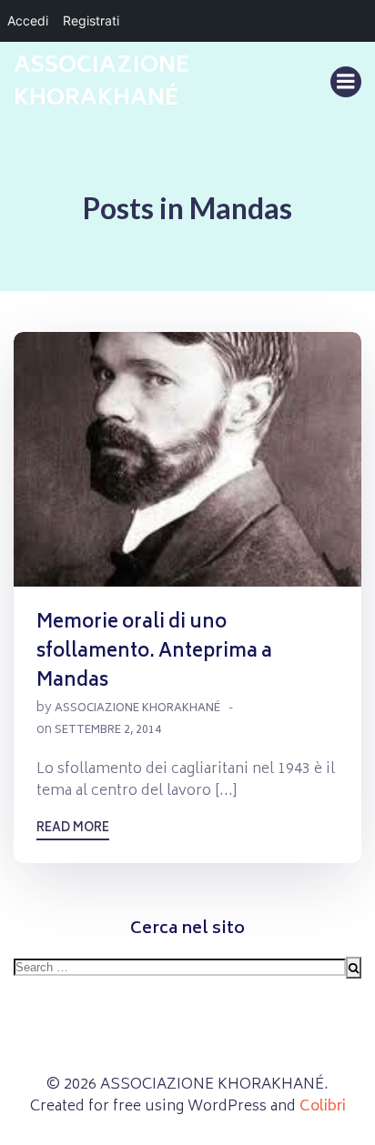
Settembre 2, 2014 (108, 730)
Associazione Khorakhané (137, 708)
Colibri (322, 1107)
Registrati (91, 20)
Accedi (27, 20)
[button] (187, 459)
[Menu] (345, 81)
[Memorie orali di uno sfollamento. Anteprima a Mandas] (187, 460)
